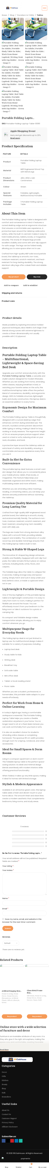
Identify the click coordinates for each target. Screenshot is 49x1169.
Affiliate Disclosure (10, 1127)
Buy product (14, 277)
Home (4, 15)
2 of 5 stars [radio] (19, 866)
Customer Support (9, 1118)
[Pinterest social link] (12, 1141)
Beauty (4, 1084)
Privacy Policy (8, 1122)
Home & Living (7, 994)
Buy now (37, 277)
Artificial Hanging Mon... (11, 991)
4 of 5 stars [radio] (22, 866)
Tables (40, 15)
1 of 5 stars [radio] (17, 866)
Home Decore (12, 996)
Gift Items (30, 996)
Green (4, 1002)
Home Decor (31, 998)
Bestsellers (6, 1097)
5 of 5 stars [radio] (24, 866)
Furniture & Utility (25, 15)
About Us (5, 1110)
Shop (12, 15)
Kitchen (5, 1080)
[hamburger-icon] (44, 8)
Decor (4, 1072)
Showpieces (6, 998)
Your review (8, 870)
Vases (35, 1000)
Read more (15, 138)
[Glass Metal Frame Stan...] (37, 976)
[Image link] (24, 1059)
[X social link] (8, 1141)
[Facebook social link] (3, 1141)
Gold (40, 1000)
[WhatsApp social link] (20, 1141)
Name (5, 898)
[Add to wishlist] (22, 966)
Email (5, 908)
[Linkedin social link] (16, 1141)
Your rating (7, 866)
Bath (3, 1093)
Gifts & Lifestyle (13, 1000)
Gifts (4, 1076)
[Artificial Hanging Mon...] (12, 976)
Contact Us (6, 1114)
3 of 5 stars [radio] (21, 866)
